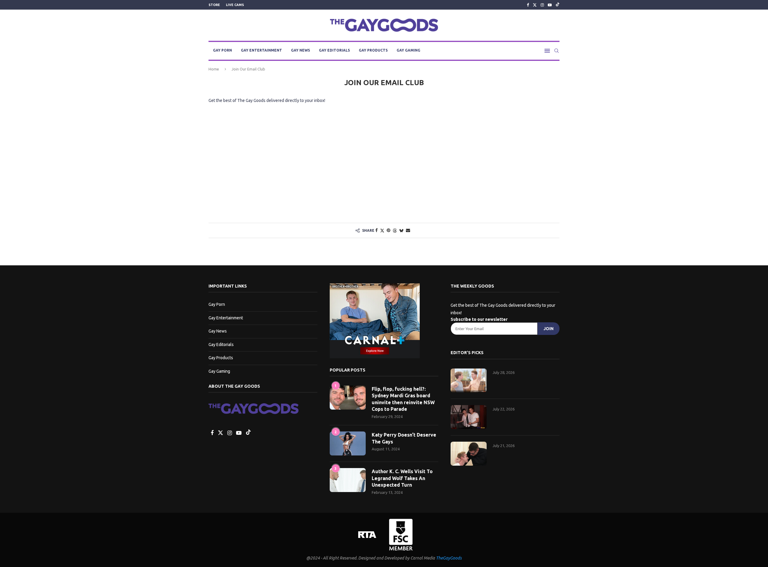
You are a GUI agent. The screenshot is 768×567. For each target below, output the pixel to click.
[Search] (557, 50)
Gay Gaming (408, 50)
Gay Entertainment (261, 50)
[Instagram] (542, 5)
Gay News (300, 50)
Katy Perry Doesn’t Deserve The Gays (404, 438)
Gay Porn (222, 50)
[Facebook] (528, 5)
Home (213, 69)
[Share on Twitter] (382, 230)
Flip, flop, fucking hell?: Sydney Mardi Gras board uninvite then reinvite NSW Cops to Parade (403, 399)
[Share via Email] (408, 230)
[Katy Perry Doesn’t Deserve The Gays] (348, 443)
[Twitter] (535, 5)
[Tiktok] (558, 5)
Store (214, 5)
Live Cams (235, 5)
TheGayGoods (449, 558)
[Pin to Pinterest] (388, 230)
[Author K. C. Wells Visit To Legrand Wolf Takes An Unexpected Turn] (348, 480)
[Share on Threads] (395, 230)
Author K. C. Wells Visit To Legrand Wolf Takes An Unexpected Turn (402, 478)
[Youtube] (550, 5)
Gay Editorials (334, 50)
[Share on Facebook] (376, 230)
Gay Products (373, 50)
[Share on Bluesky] (401, 230)
